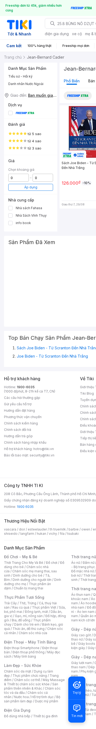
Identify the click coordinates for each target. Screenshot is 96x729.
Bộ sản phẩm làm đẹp (32, 699)
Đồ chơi (51, 563)
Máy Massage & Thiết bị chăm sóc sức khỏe (34, 682)
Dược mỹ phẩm (46, 701)
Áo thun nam (80, 595)
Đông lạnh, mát (36, 612)
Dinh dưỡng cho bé (27, 575)
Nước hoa (21, 697)
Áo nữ (75, 563)
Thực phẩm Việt (44, 607)
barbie (74, 529)
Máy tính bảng (25, 656)
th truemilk (58, 529)
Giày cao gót (81, 635)
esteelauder (37, 529)
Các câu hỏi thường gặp (22, 398)
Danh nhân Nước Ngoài (25, 84)
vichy (53, 534)
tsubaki (73, 534)
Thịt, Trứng (27, 603)
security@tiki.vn (42, 455)
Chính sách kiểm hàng (21, 423)
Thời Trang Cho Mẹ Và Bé (23, 563)
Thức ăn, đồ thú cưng (29, 629)
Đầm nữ (88, 563)
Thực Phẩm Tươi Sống (24, 597)
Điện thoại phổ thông (29, 652)
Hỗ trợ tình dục (42, 697)
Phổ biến (72, 81)
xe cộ (77, 33)
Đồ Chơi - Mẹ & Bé (20, 556)
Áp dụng (30, 187)
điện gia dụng (57, 33)
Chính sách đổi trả (17, 430)
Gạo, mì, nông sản (29, 616)
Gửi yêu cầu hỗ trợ (17, 404)
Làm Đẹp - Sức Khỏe (22, 665)
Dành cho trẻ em (26, 624)
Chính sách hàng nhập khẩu (25, 442)
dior (22, 529)
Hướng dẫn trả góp (18, 436)
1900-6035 (26, 387)
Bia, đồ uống (21, 620)
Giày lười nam (81, 663)
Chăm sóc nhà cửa (33, 633)
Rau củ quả (20, 607)
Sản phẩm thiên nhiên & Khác (31, 686)
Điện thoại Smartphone (21, 648)
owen (85, 529)
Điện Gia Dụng (17, 710)
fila (62, 534)
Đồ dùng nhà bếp (17, 716)
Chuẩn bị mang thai (28, 588)
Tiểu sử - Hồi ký (20, 76)
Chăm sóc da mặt (17, 671)
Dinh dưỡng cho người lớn (32, 580)
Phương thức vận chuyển (23, 417)
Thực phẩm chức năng (30, 676)
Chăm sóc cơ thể (27, 680)
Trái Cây (10, 603)
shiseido (11, 534)
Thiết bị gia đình (45, 716)
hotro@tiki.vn (43, 449)
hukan (41, 534)
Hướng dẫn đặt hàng (19, 410)
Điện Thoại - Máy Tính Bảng (30, 642)
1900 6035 (25, 507)
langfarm (27, 534)
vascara (10, 529)
